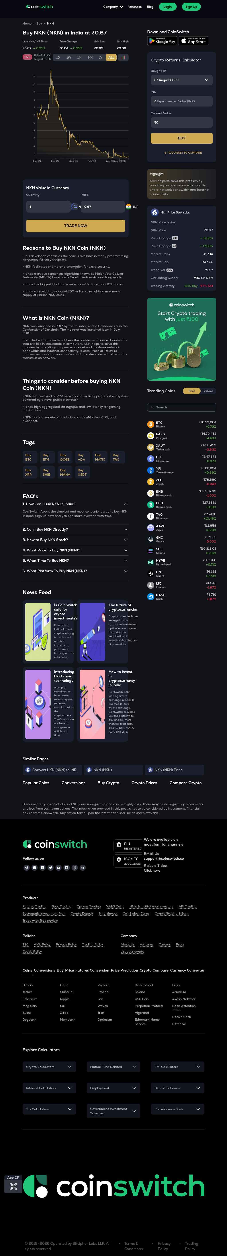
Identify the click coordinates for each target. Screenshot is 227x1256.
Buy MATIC (100, 457)
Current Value (161, 113)
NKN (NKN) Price (168, 770)
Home (27, 23)
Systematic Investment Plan (44, 913)
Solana (140, 992)
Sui (62, 1006)
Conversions (44, 970)
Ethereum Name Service (147, 1022)
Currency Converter (187, 970)
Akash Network (184, 999)
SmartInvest (108, 913)
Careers (165, 944)
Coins (27, 970)
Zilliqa (64, 1013)
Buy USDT (82, 472)
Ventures (135, 7)
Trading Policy (92, 944)
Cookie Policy (32, 951)
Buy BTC (28, 457)
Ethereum (30, 999)
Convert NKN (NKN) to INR (54, 770)
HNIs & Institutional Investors (151, 906)
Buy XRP (28, 472)
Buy (39, 23)
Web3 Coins (115, 906)
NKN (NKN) (103, 770)
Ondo (64, 985)
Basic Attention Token (184, 1008)
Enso (176, 985)
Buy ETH (46, 457)
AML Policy (42, 944)
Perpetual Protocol (149, 1006)
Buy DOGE (64, 457)
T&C (26, 944)
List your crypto (132, 951)
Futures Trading (35, 906)
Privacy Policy (66, 944)
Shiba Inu (67, 992)
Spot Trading (61, 906)
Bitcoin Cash (181, 1017)
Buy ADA (81, 457)
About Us (128, 944)
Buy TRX (116, 457)
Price (69, 970)
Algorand (142, 1013)
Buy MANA (65, 472)
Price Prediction (124, 970)
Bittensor (179, 1024)
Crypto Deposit (82, 913)
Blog (150, 7)
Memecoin (67, 1020)
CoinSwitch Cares (136, 913)
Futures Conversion (92, 970)
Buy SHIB (46, 472)
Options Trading (89, 906)
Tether (27, 992)
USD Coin (142, 999)
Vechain (104, 985)
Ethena (103, 992)
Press (180, 944)
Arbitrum (179, 992)
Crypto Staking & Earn (172, 913)
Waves (103, 1006)
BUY (182, 138)
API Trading (188, 906)
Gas (100, 999)
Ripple (64, 999)
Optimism (105, 1020)
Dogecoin (29, 1020)
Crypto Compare (154, 970)
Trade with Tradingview (40, 920)
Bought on (158, 71)
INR (153, 92)
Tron (101, 1013)
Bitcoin (28, 985)
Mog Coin (30, 1006)
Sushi (27, 1013)
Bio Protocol (144, 985)
